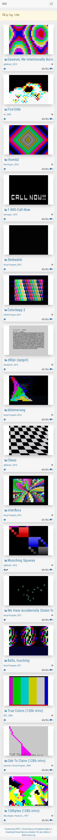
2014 (19, 415)
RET (5, 715)
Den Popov (8, 164)
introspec (8, 214)
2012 (15, 565)
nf (4, 114)
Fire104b (14, 109)
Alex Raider (8, 816)
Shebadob (15, 260)
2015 (15, 214)
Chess (12, 460)
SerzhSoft (8, 365)
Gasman (7, 765)
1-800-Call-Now (19, 210)
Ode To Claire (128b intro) (27, 761)
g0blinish (7, 64)
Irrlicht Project (10, 315)
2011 (19, 665)
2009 (9, 114)
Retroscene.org (28, 835)
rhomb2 (13, 159)
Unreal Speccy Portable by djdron (36, 829)
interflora (14, 510)
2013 (15, 64)
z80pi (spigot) (18, 360)
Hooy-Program (10, 265)
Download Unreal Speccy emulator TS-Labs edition (27, 832)
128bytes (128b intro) (24, 811)
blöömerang (16, 410)
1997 (26, 816)
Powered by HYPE (12, 829)
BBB (4, 3)
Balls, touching (18, 660)
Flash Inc (19, 816)
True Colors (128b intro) (25, 711)
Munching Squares (21, 560)
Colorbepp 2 (16, 310)
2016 (16, 164)
